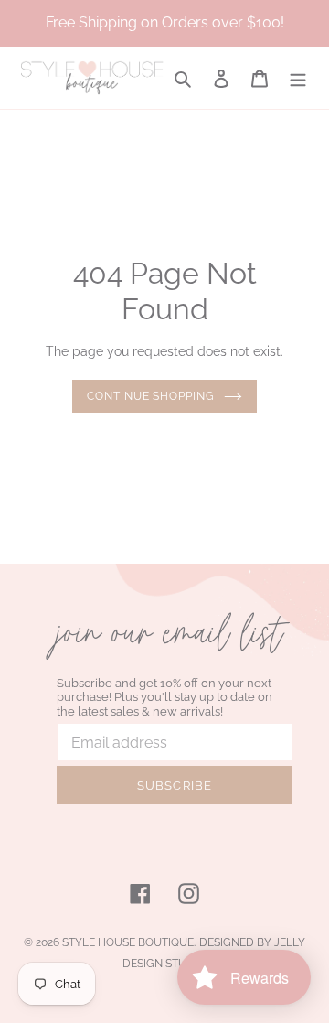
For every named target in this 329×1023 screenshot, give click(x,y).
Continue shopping (151, 396)
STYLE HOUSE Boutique (128, 942)
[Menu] (298, 78)
